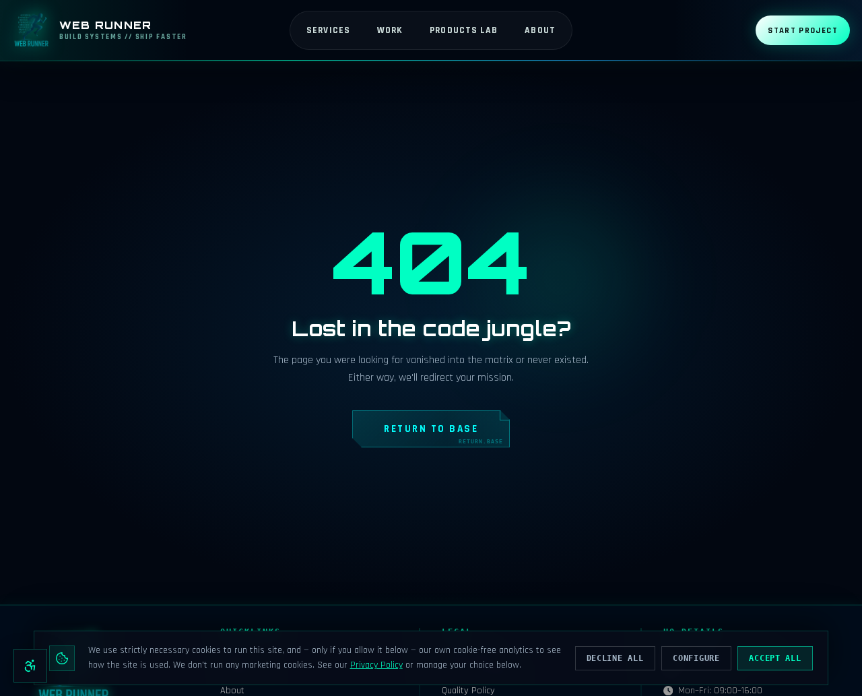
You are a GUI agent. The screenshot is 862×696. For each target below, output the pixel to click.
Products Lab (464, 30)
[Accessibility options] (30, 666)
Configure (696, 658)
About (540, 30)
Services (328, 30)
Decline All (615, 658)
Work (390, 30)
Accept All (775, 658)
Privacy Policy (376, 665)
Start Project (803, 30)
